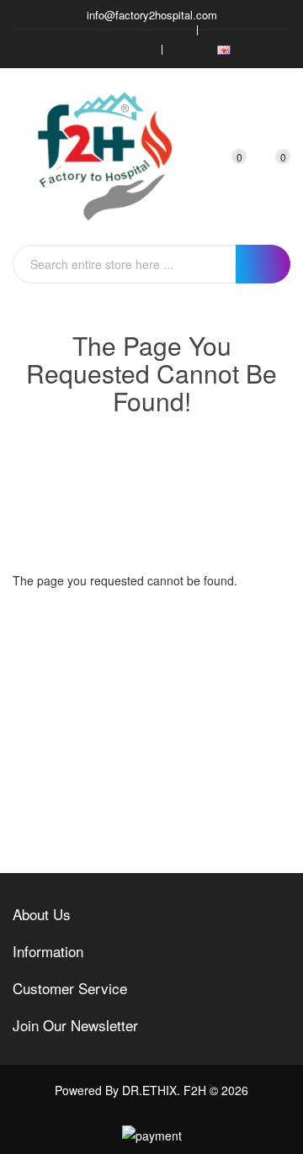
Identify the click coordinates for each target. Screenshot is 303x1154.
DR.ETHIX (149, 1090)
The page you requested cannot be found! (170, 464)
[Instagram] (112, 49)
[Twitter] (87, 49)
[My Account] (196, 156)
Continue (234, 620)
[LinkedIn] (138, 49)
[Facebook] (62, 49)
